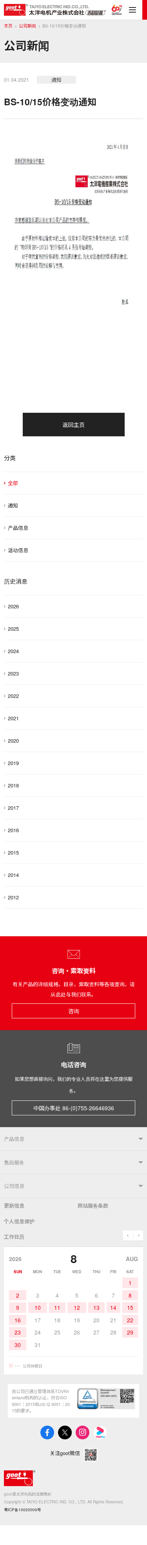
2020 (13, 740)
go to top (131, 1529)
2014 (13, 875)
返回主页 (74, 424)
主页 (8, 26)
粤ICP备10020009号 (22, 1509)
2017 (13, 807)
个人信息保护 (19, 1221)
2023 (13, 673)
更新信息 (14, 1205)
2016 (13, 830)
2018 (13, 785)
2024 (13, 651)
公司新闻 (27, 26)
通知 (13, 505)
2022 (13, 695)
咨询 (73, 1011)
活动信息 (18, 550)
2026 (13, 606)
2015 (13, 852)
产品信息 (18, 527)
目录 (132, 10)
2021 (13, 718)
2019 (13, 763)
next (138, 1235)
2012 (13, 897)
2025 (13, 628)
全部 (13, 483)
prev (128, 1235)
